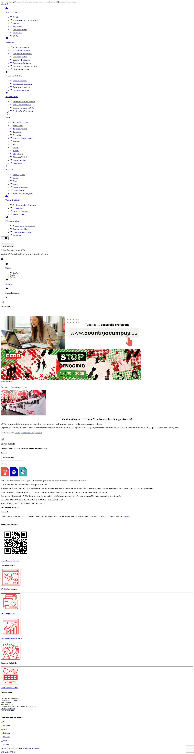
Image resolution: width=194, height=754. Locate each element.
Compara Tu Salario (9, 663)
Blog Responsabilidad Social (11, 638)
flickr (5, 741)
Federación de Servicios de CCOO (13, 250)
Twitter (17, 433)
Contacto (35, 748)
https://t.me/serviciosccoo (10, 561)
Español (14, 273)
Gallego (12, 277)
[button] (3, 381)
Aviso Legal (26, 748)
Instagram (38, 433)
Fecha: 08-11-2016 (8, 433)
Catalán (12, 275)
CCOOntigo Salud (8, 614)
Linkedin (31, 433)
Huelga (24, 387)
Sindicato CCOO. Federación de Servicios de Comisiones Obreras (24, 254)
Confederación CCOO (9, 688)
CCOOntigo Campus (9, 589)
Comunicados (16, 387)
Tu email (4, 453)
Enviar (4, 464)
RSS (4, 721)
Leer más (126, 516)
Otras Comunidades (8, 709)
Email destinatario (7, 457)
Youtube (6, 744)
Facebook (24, 433)
